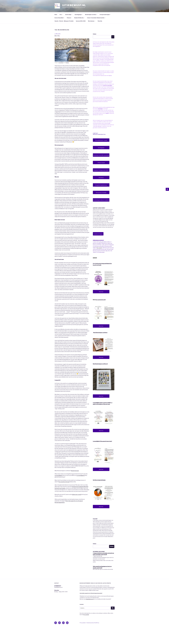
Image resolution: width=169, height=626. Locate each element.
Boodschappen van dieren (90, 14)
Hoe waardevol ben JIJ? (100, 299)
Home (56, 14)
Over (61, 14)
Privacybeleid (86, 614)
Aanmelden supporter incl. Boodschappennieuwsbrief (91, 593)
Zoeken (94, 34)
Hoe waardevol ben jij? (64, 481)
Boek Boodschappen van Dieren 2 (100, 363)
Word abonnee (91, 21)
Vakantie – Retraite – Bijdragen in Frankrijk (64, 21)
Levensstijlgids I (59, 475)
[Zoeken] (112, 36)
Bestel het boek (75, 470)
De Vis (57, 36)
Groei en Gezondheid (59, 17)
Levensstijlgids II (81, 475)
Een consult (99, 247)
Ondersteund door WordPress (92, 622)
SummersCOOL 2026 (80, 21)
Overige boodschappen (105, 14)
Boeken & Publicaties (79, 17)
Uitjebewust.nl (74, 5)
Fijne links (100, 21)
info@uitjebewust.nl (90, 599)
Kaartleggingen (78, 14)
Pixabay (67, 62)
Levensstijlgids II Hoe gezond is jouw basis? (102, 441)
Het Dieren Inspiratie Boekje (99, 480)
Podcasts (69, 17)
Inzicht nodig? (68, 14)
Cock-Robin (61, 62)
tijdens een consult (76, 494)
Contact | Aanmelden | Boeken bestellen (95, 17)
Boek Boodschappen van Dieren (100, 332)
